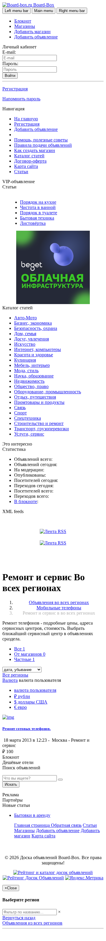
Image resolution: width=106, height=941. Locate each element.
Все (19, 648)
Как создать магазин (34, 150)
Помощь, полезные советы (41, 139)
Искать (11, 784)
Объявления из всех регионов (32, 922)
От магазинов (29, 654)
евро (20, 707)
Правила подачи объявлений (43, 145)
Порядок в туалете (38, 212)
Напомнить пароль (21, 98)
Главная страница (32, 825)
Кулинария (25, 359)
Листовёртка (33, 223)
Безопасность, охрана (35, 328)
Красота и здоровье (33, 354)
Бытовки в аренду (32, 815)
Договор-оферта (30, 160)
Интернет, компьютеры (37, 349)
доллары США (30, 701)
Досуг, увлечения (31, 338)
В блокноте (25, 501)
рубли (22, 696)
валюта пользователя (35, 690)
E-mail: (9, 52)
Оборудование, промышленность (47, 391)
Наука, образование (34, 375)
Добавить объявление (36, 36)
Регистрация (15, 88)
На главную (26, 118)
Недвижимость (29, 381)
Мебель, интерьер (32, 365)
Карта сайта (26, 166)
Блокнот (22, 20)
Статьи (21, 171)
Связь (20, 407)
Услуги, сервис (29, 433)
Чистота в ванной (38, 207)
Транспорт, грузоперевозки (41, 428)
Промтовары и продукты (39, 402)
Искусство (24, 344)
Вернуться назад (18, 917)
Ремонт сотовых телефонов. (26, 728)
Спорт (20, 412)
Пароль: (10, 63)
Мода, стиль (26, 370)
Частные (24, 659)
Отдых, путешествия (35, 396)
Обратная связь (66, 825)
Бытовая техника (37, 217)
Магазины (24, 26)
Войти (10, 75)
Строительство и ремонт (39, 423)
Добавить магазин (32, 31)
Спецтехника (27, 418)
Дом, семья (25, 333)
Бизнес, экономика (33, 323)
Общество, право (31, 386)
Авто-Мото (25, 317)
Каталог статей (29, 155)
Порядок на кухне (38, 202)
